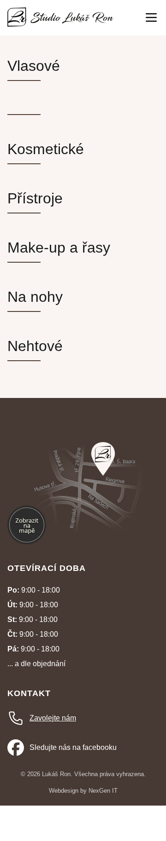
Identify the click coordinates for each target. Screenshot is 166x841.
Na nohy (35, 296)
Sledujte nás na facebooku (73, 747)
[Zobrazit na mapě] (103, 459)
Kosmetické (45, 149)
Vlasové (33, 66)
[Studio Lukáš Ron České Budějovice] (60, 17)
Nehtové (35, 346)
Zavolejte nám (53, 718)
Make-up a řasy (58, 247)
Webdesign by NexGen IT (83, 790)
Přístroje (35, 198)
